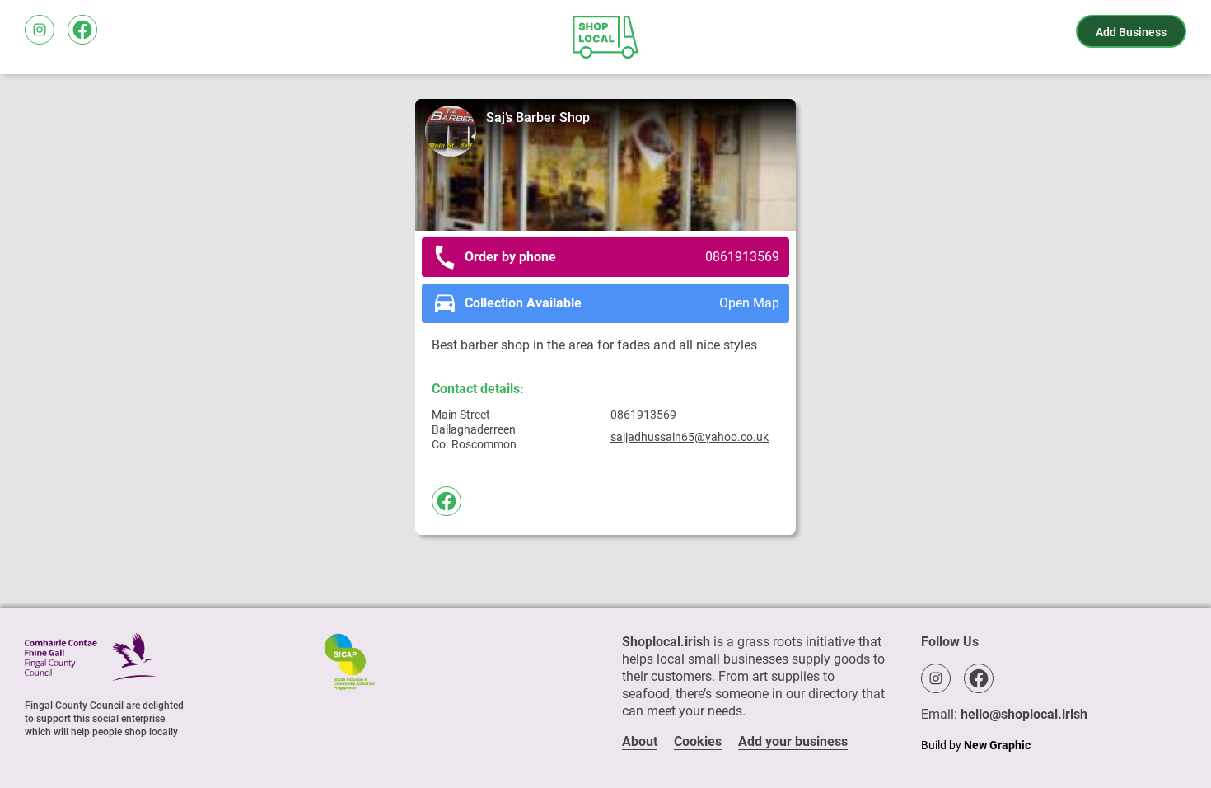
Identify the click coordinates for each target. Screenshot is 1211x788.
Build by (976, 745)
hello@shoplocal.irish (1024, 714)
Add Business (1131, 32)
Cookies (698, 741)
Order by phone (621, 257)
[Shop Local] (605, 37)
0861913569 (643, 414)
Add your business (793, 741)
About (639, 741)
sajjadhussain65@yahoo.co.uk (689, 436)
